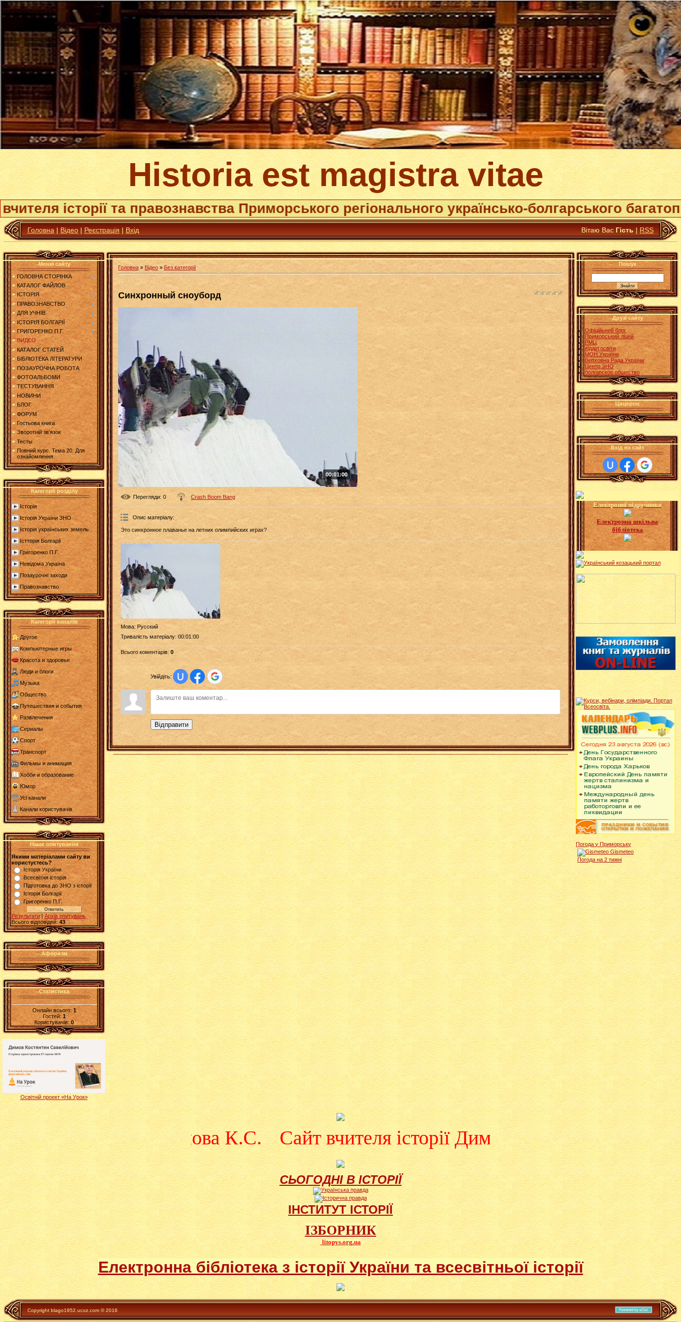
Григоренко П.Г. (39, 552)
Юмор (27, 786)
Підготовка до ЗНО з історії (57, 885)
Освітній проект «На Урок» (54, 1097)
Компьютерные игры (46, 649)
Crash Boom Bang (213, 497)
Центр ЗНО (599, 366)
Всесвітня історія (44, 878)
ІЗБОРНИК (340, 1230)
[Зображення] (170, 581)
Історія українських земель (54, 529)
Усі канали (33, 798)
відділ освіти (600, 348)
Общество (33, 694)
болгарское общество (612, 372)
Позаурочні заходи (43, 575)
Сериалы (31, 729)
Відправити (171, 724)
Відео (69, 230)
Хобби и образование (47, 775)
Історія (28, 506)
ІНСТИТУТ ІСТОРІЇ (340, 1209)
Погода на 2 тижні (599, 860)
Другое (28, 637)
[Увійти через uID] (180, 676)
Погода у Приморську (603, 844)
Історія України (42, 870)
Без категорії (180, 267)
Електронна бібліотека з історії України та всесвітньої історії (340, 1267)
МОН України (602, 354)
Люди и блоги (36, 671)
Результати (25, 916)
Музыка (29, 683)
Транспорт (33, 752)
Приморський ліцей (609, 336)
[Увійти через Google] (215, 676)
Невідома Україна (42, 564)
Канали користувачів (46, 809)
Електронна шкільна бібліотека (627, 525)
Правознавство (39, 587)
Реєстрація (102, 230)
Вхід (132, 230)
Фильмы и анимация (46, 763)
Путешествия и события (51, 706)
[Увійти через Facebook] (197, 676)
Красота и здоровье (45, 660)
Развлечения (36, 717)
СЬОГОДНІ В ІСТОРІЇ (341, 1179)
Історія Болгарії (42, 893)
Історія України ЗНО (45, 518)
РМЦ (591, 342)
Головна (40, 230)
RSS (647, 230)
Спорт (27, 740)
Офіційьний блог (605, 330)
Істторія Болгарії (40, 541)
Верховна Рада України (614, 360)
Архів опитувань (65, 916)
